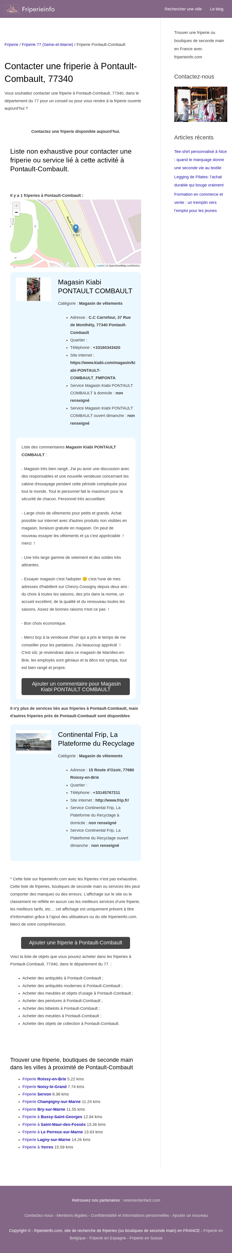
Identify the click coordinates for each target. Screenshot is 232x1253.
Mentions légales (72, 1215)
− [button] (16, 212)
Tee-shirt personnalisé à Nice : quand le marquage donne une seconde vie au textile (200, 159)
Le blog (216, 9)
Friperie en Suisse (146, 1238)
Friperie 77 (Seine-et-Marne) (47, 44)
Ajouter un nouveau (190, 1215)
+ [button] (16, 205)
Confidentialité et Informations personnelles (130, 1215)
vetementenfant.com (141, 1200)
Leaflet (100, 265)
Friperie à (52, 1117)
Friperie (11, 44)
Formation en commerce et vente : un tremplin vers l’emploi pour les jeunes (198, 202)
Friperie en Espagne (107, 1238)
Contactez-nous (38, 1215)
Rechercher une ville (183, 9)
